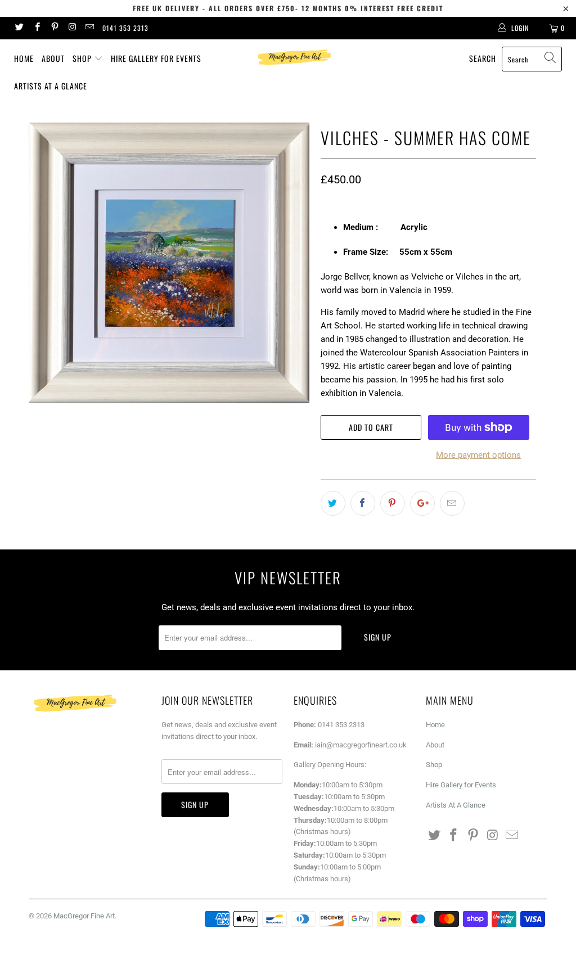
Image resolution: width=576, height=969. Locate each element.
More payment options (478, 455)
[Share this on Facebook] (362, 503)
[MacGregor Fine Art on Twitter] (19, 28)
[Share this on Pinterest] (392, 503)
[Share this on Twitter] (333, 503)
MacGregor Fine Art (84, 916)
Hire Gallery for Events (156, 58)
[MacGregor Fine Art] (293, 57)
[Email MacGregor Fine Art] (89, 28)
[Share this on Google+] (422, 503)
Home (24, 58)
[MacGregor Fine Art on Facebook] (36, 28)
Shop (83, 58)
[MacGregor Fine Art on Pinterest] (54, 28)
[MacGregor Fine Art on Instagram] (71, 28)
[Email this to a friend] (452, 503)
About (53, 58)
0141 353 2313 (125, 28)
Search (482, 58)
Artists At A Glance (50, 86)
